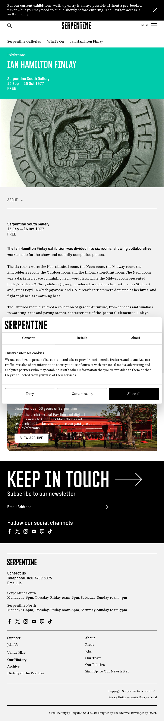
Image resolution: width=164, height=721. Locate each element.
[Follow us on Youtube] (34, 531)
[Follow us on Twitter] (17, 531)
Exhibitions (16, 55)
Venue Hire (16, 652)
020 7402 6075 (39, 578)
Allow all (134, 394)
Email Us (14, 583)
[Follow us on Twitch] (42, 531)
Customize (80, 394)
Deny (30, 394)
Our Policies (95, 665)
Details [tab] (82, 338)
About (90, 638)
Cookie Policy (138, 697)
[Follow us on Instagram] (25, 531)
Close (155, 10)
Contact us (16, 573)
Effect (152, 713)
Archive (13, 666)
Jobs (88, 651)
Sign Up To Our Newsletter (107, 671)
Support (13, 638)
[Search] (9, 25)
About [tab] (135, 338)
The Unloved (121, 713)
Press (89, 645)
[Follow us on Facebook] (9, 531)
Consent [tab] (28, 338)
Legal (153, 697)
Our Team (93, 658)
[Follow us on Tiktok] (50, 531)
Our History (16, 660)
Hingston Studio (80, 713)
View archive (31, 438)
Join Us (13, 645)
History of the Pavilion (25, 673)
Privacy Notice (117, 697)
